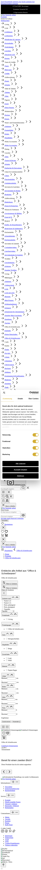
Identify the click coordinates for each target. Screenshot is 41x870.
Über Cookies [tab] (33, 398)
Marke (7, 817)
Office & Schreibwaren (16, 629)
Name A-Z (7, 601)
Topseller (7, 609)
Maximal (10, 682)
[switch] (36, 441)
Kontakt (7, 800)
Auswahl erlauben (20, 470)
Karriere (8, 821)
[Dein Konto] (5, 501)
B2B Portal (9, 825)
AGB (7, 839)
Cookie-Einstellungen (12, 843)
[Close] (2, 868)
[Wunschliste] (4, 532)
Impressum (8, 836)
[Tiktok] (14, 832)
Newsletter (8, 787)
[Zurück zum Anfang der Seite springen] (3, 865)
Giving (10, 619)
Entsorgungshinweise (12, 789)
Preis (4, 708)
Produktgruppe (6, 625)
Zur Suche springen (25, 2)
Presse (7, 823)
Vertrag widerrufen (11, 845)
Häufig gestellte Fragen (12, 802)
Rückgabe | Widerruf (12, 806)
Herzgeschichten (13, 639)
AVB (7, 841)
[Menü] (3, 492)
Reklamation (9, 808)
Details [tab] (20, 398)
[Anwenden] (3, 593)
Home (7, 554)
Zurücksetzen (6, 721)
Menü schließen (10, 506)
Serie (4, 635)
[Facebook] (6, 832)
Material (4, 666)
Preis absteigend (9, 607)
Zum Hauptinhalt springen (10, 2)
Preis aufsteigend (9, 605)
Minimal (9, 678)
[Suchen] (23, 488)
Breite (4, 686)
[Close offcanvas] (8, 492)
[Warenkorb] (4, 536)
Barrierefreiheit (10, 790)
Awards (7, 819)
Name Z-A (7, 603)
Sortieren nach (6, 598)
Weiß (10, 660)
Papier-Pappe (12, 670)
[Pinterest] (10, 832)
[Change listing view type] (5, 727)
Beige (10, 648)
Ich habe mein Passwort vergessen (12, 518)
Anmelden (5, 520)
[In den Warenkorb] (3, 737)
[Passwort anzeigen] (23, 515)
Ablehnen (20, 476)
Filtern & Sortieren (11, 584)
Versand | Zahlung (11, 804)
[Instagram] (3, 832)
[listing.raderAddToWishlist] (5, 733)
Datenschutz (9, 837)
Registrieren (8, 524)
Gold (9, 658)
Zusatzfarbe (6, 654)
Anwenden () (16, 721)
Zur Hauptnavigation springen (18, 3)
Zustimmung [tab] (7, 398)
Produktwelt (6, 615)
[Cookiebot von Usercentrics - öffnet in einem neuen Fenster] (29, 392)
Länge (4, 676)
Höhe (4, 697)
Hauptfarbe (5, 644)
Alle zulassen (20, 463)
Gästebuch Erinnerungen (9, 746)
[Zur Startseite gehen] (8, 15)
